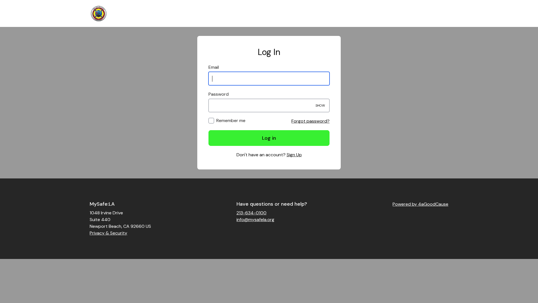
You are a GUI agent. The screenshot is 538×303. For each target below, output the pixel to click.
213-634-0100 (251, 213)
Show (320, 105)
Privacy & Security (108, 233)
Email (213, 67)
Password (218, 94)
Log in (269, 138)
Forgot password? (310, 121)
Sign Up (294, 155)
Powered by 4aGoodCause (420, 204)
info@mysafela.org (255, 219)
